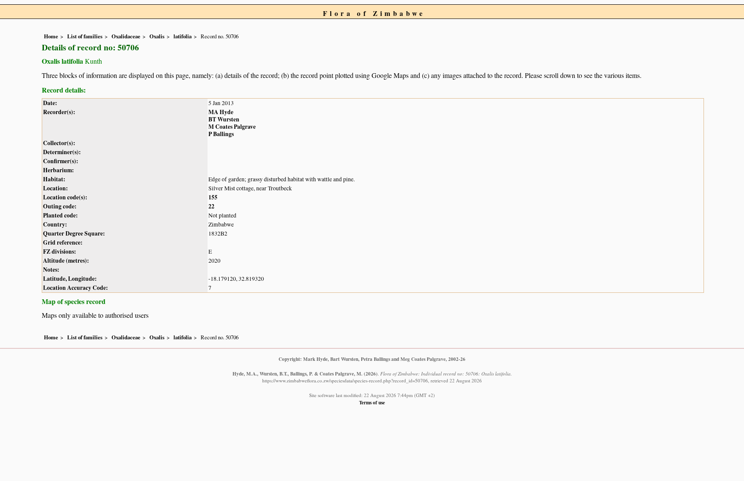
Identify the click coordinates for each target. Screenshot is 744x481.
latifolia (183, 36)
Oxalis (156, 36)
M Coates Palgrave (232, 126)
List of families (84, 36)
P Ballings (221, 134)
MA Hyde (220, 112)
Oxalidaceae (126, 36)
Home (51, 36)
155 (212, 197)
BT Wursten (223, 119)
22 (211, 206)
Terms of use (372, 402)
